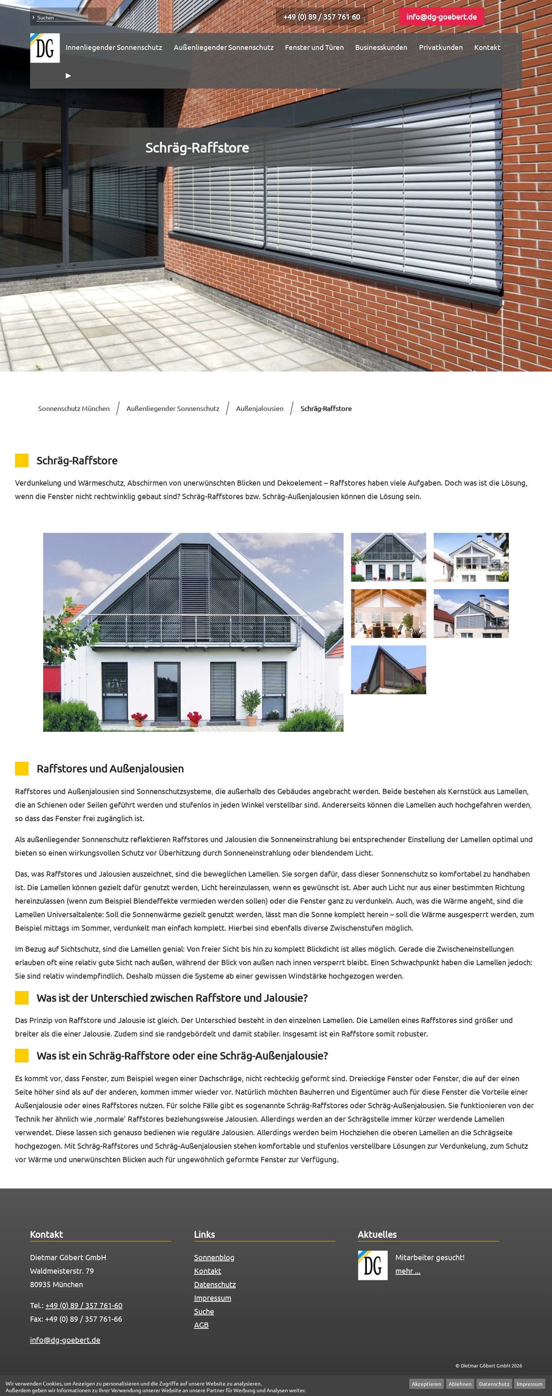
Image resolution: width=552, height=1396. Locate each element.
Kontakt (487, 46)
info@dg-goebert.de (442, 16)
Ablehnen (460, 1384)
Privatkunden (441, 46)
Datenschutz (494, 1384)
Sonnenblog (214, 1257)
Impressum (530, 1384)
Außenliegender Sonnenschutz (224, 46)
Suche (204, 1311)
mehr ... (408, 1270)
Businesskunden (381, 46)
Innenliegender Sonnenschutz (114, 46)
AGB (201, 1324)
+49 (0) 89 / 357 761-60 (83, 1305)
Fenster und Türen (314, 46)
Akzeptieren (426, 1384)
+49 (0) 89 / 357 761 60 (322, 16)
